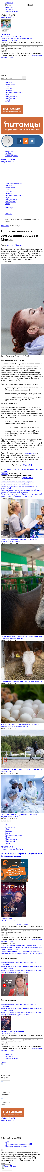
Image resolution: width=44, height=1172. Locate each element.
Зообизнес (5, 226)
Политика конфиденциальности (17, 1146)
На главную (6, 821)
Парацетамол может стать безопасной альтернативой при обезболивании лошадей (21, 637)
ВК (30, 465)
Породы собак (10, 99)
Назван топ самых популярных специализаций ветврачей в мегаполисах (19, 540)
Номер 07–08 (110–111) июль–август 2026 (17, 38)
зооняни (39, 470)
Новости (8, 82)
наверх (4, 1062)
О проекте (9, 7)
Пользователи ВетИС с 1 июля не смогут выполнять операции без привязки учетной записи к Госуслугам (21, 952)
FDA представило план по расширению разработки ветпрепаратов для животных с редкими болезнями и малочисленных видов (21, 947)
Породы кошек (11, 97)
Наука (7, 94)
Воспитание (10, 84)
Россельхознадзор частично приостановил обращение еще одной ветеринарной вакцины (21, 491)
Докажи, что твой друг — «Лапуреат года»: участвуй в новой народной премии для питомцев (21, 495)
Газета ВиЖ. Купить (9, 40)
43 (2, 935)
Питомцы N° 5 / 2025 (9, 920)
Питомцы (9, 207)
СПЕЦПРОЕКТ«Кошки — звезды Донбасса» (12, 848)
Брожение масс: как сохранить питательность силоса (21, 681)
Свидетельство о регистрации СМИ (19, 1144)
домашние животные (15, 470)
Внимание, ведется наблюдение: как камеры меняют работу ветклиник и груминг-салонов (21, 971)
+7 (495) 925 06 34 (8, 159)
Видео (7, 101)
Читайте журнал (7, 918)
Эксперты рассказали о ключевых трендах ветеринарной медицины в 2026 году (17, 483)
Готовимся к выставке (13, 92)
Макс (25, 465)
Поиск (7, 204)
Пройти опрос (27, 478)
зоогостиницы (29, 470)
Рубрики (9, 3)
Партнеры (9, 9)
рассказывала (30, 453)
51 (5, 51)
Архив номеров (22, 924)
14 (6, 1044)
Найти (30, 5)
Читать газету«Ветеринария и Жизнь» (11, 35)
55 (6, 935)
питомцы (4, 472)
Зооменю (8, 90)
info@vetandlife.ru (7, 17)
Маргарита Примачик (15, 245)
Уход (7, 86)
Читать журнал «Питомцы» (12, 1031)
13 (2, 1044)
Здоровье (8, 88)
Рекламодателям (11, 11)
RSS (7, 1142)
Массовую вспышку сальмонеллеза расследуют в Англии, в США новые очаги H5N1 (20, 725)
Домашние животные (13, 183)
